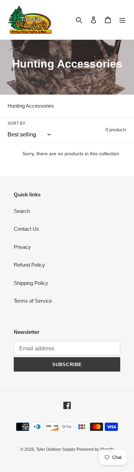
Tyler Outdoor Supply (55, 449)
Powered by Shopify (95, 449)
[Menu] (122, 19)
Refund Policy (29, 265)
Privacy (22, 247)
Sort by (16, 123)
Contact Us (26, 229)
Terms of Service (33, 301)
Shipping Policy (31, 283)
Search (22, 211)
